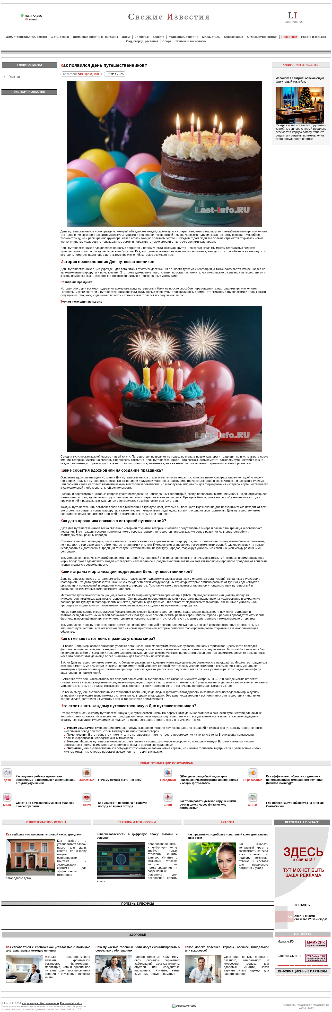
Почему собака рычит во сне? (119, 780)
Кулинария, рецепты (183, 37)
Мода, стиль (211, 37)
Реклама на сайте (71, 1003)
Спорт (166, 41)
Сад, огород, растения (142, 41)
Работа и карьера (313, 37)
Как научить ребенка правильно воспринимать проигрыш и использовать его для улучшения (45, 780)
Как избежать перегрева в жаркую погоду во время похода (122, 804)
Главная (14, 76)
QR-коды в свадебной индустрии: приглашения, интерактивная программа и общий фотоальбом (209, 780)
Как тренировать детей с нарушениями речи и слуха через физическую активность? (208, 804)
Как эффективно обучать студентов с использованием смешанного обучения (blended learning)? (294, 780)
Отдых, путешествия (262, 37)
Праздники (289, 37)
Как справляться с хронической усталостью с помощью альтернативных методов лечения (48, 948)
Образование (233, 37)
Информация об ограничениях (40, 1003)
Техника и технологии (190, 41)
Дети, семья (60, 37)
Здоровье (142, 37)
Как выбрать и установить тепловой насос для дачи (43, 834)
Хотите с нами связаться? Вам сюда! (310, 917)
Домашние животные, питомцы (95, 37)
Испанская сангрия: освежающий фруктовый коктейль (300, 80)
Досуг (126, 37)
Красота (159, 37)
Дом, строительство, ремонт (26, 37)
